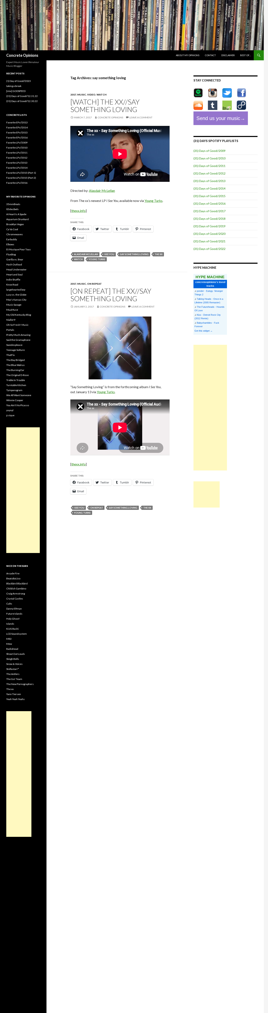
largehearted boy (15, 289)
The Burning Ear (15, 370)
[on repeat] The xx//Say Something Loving (110, 295)
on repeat (94, 283)
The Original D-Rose (17, 375)
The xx (10, 689)
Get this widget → (204, 330)
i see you (109, 254)
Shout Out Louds (15, 653)
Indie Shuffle (13, 279)
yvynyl (9, 410)
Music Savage (13, 304)
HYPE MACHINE (210, 277)
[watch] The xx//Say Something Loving (105, 106)
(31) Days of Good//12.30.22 (22, 101)
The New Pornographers (20, 684)
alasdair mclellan (86, 254)
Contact (210, 55)
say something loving (134, 254)
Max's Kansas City (16, 299)
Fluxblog (11, 254)
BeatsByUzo (13, 578)
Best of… (245, 55)
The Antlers (12, 674)
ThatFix (10, 355)
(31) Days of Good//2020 (209, 233)
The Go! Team (14, 679)
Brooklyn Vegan (15, 224)
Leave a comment (140, 117)
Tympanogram (14, 390)
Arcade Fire (12, 573)
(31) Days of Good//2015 (209, 196)
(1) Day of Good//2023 (18, 81)
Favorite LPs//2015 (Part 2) (21, 177)
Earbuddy (11, 239)
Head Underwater (16, 269)
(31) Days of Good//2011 (209, 166)
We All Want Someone (18, 395)
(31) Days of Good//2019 (209, 226)
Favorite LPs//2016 (16, 182)
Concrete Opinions (22, 55)
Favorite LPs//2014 (16, 167)
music (81, 94)
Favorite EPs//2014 (17, 127)
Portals (10, 329)
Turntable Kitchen (16, 385)
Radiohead (12, 648)
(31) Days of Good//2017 (209, 211)
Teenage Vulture (15, 349)
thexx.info (78, 211)
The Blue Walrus (15, 365)
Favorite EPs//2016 (17, 137)
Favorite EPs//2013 (17, 122)
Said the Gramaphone (18, 339)
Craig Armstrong (15, 593)
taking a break (13, 86)
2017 (73, 94)
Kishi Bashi (12, 628)
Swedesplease (14, 344)
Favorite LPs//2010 (16, 147)
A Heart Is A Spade (16, 214)
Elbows (10, 244)
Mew (9, 643)
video (91, 94)
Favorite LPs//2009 (16, 142)
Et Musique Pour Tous (18, 249)
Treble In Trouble (15, 380)
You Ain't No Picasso (17, 405)
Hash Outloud (14, 264)
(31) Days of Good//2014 (209, 188)
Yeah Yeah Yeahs (15, 699)
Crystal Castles (14, 598)
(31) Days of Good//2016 (209, 203)
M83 (9, 638)
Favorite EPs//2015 (17, 132)
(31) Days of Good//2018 (209, 218)
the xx (158, 254)
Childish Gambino (16, 588)
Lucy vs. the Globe (16, 294)
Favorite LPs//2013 (16, 162)
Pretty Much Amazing (18, 334)
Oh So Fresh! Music (17, 324)
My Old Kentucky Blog (18, 314)
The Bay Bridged (15, 360)
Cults (9, 603)
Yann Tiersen (13, 694)
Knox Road (12, 284)
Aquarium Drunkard (17, 219)
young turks (97, 259)
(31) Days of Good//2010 (209, 158)
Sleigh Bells (12, 658)
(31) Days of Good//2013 (209, 181)
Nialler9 (10, 319)
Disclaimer (228, 55)
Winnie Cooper (14, 400)
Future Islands (14, 613)
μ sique (10, 415)
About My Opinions (187, 55)
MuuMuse (12, 309)
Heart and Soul (14, 274)
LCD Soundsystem (16, 633)
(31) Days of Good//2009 (209, 150)
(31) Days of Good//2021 (209, 241)
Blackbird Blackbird (17, 583)
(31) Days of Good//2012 (209, 173)
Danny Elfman (14, 608)
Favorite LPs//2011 (16, 152)
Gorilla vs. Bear (14, 259)
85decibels (12, 209)
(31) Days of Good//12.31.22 (22, 96)
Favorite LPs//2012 (16, 157)
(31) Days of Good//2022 (209, 249)
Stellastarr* (12, 669)
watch (102, 94)
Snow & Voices (14, 663)
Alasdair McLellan (102, 191)
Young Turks (153, 201)
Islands (10, 623)
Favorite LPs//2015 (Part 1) (21, 172)
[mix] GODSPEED (16, 91)
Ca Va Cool (12, 229)
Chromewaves (14, 234)
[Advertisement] (210, 407)
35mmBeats (13, 204)
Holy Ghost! (13, 618)
